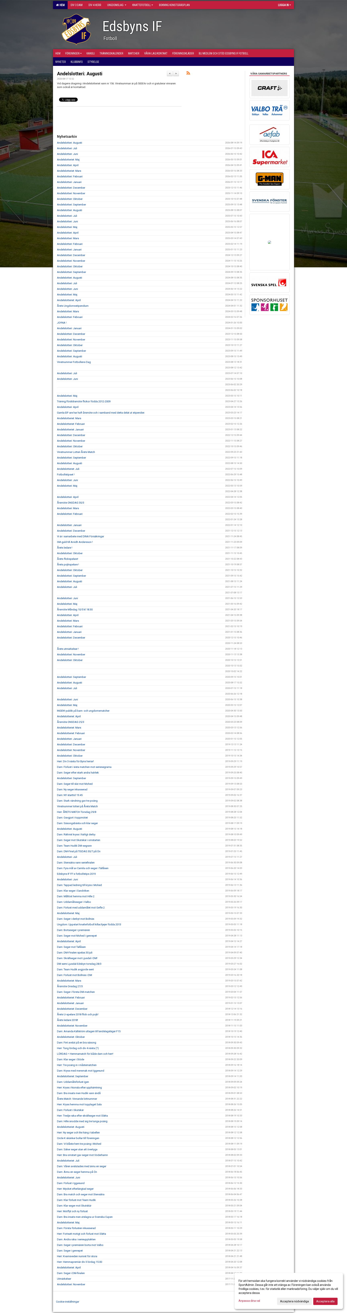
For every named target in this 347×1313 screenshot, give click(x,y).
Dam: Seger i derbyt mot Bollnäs (75, 918)
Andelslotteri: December (71, 187)
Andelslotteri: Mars (68, 238)
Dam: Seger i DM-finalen (71, 1273)
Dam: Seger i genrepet (70, 1250)
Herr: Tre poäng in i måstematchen (77, 1065)
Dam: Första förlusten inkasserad (76, 1228)
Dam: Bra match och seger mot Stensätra (80, 1194)
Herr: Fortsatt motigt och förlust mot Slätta (81, 1233)
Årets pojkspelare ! (68, 564)
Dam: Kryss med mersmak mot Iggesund (80, 1070)
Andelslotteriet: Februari (71, 423)
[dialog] (289, 1291)
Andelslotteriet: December (72, 1008)
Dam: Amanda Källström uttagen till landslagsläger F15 (88, 1031)
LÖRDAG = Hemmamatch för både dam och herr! (85, 1053)
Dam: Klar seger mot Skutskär (74, 1205)
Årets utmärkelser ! (68, 648)
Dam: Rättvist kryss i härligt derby (76, 834)
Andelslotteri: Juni (67, 153)
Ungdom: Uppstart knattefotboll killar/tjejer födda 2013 (89, 924)
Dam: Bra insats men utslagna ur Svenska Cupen (85, 1216)
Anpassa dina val (249, 1300)
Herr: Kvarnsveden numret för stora (77, 1256)
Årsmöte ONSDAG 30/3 (70, 502)
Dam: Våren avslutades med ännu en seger (81, 1166)
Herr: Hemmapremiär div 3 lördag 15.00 (79, 1261)
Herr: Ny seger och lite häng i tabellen (78, 1132)
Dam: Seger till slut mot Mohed (75, 783)
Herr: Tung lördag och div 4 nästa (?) (78, 1048)
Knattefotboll (141, 5)
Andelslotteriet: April (69, 300)
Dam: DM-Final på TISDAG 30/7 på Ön (78, 851)
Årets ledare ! (64, 547)
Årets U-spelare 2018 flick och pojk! (77, 1014)
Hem (61, 5)
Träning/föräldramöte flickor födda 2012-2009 (83, 401)
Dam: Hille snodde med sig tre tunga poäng (82, 1121)
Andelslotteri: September (71, 204)
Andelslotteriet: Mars (69, 170)
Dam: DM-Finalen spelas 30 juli (74, 952)
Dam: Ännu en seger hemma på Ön (77, 1171)
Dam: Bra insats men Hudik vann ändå (79, 1093)
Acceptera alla (325, 1301)
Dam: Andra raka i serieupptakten (76, 1239)
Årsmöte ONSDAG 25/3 (70, 721)
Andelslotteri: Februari (70, 176)
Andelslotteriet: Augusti (70, 1126)
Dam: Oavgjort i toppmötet (72, 817)
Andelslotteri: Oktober (70, 198)
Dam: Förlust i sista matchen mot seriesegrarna (84, 766)
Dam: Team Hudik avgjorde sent (75, 969)
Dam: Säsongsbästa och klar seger (77, 823)
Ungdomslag (115, 5)
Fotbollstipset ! (66, 474)
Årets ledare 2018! (67, 1020)
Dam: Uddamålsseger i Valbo (74, 901)
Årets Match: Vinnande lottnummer (77, 1098)
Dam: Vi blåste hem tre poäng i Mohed (79, 1143)
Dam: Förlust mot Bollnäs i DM (74, 975)
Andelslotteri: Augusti (79, 74)
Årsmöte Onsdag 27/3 (70, 986)
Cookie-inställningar (67, 1301)
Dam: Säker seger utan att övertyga (77, 1149)
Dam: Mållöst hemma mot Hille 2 (75, 896)
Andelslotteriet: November (72, 1025)
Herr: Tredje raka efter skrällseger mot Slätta (82, 1115)
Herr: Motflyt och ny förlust (72, 1211)
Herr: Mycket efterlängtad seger (75, 1188)
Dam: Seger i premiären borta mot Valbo (80, 1245)
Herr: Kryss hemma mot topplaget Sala (79, 1104)
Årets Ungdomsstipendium (73, 305)
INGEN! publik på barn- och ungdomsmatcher (83, 710)
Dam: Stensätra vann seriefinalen (76, 862)
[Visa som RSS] (188, 73)
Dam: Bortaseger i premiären (73, 930)
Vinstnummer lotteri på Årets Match (77, 806)
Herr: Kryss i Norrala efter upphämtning (79, 1087)
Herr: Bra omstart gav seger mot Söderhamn (82, 1155)
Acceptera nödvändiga (294, 1301)
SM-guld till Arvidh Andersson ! (75, 542)
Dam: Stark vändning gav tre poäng (77, 800)
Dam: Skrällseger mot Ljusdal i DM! (77, 958)
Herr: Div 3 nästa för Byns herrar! (75, 761)
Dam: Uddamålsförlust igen (73, 1081)
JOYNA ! (61, 322)
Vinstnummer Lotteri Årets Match (76, 452)
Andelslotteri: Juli (67, 148)
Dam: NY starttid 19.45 (70, 795)
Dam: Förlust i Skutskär (70, 1110)
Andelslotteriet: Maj (68, 159)
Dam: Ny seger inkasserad (72, 789)
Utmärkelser (64, 1278)
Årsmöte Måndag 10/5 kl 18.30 (75, 609)
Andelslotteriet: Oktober (71, 1036)
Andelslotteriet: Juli (68, 468)
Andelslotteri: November (71, 193)
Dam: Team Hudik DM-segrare (74, 845)
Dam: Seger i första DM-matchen (76, 991)
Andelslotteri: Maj (67, 227)
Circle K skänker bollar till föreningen (78, 1138)
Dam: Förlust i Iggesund (71, 1183)
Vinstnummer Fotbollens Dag (74, 362)
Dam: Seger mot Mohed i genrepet (77, 935)
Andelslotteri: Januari (69, 182)
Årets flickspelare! (67, 558)
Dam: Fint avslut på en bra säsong (76, 1042)
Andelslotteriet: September (72, 1076)
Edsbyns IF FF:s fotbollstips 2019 (76, 873)
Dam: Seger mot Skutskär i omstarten (78, 840)
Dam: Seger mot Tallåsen (71, 946)
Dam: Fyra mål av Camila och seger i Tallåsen (82, 868)
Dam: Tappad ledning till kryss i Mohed (79, 885)
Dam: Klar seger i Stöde (70, 1059)
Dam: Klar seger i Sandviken (73, 890)
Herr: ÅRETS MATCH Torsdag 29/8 (76, 811)
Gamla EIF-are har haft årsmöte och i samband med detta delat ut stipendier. (101, 412)
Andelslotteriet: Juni (68, 1177)
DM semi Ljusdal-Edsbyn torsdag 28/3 (79, 963)
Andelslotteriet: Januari (70, 429)
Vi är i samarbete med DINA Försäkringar (80, 536)
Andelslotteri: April (68, 165)
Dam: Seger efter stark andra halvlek (78, 772)
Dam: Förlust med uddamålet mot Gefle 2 (81, 907)
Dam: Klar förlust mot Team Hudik (76, 1200)
